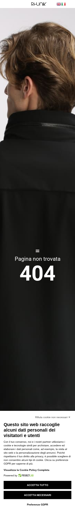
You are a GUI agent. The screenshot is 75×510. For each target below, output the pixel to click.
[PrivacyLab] (25, 475)
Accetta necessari (37, 495)
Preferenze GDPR (37, 504)
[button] (38, 251)
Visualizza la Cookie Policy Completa (26, 470)
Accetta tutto (37, 485)
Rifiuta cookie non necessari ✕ (52, 417)
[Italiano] (63, 3)
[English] (59, 3)
